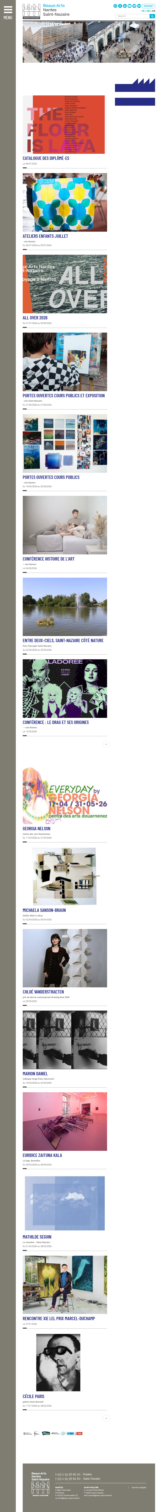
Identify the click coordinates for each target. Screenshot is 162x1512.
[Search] (152, 16)
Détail (65, 131)
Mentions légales (139, 1487)
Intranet (148, 6)
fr (143, 11)
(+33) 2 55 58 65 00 (67, 1474)
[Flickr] (139, 7)
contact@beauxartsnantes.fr (67, 1498)
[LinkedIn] (125, 7)
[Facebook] (120, 7)
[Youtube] (130, 7)
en (148, 11)
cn (153, 11)
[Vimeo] (134, 7)
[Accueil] (55, 12)
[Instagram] (115, 7)
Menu (8, 18)
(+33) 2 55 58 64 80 (67, 1478)
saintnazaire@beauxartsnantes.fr (98, 1495)
